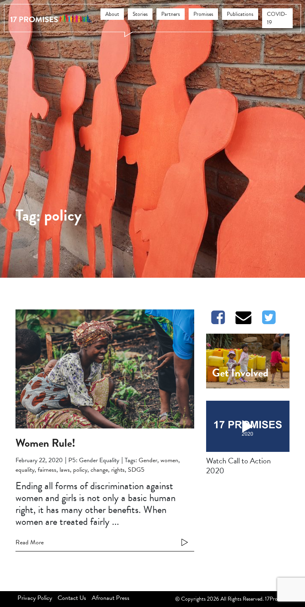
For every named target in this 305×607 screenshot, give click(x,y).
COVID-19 (277, 18)
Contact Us (72, 598)
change (99, 469)
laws (65, 469)
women (169, 460)
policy (80, 469)
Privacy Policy (34, 598)
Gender (148, 460)
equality (25, 469)
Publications (240, 14)
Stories (140, 14)
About (112, 14)
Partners (170, 14)
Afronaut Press (110, 598)
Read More (29, 542)
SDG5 (136, 469)
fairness (47, 469)
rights (118, 469)
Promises (203, 14)
